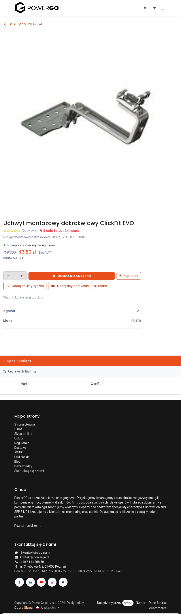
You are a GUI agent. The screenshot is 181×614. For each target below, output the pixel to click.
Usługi (18, 438)
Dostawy (20, 447)
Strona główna (24, 424)
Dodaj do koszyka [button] (74, 276)
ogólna (9, 311)
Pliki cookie (22, 457)
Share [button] (102, 286)
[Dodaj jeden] (22, 275)
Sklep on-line (23, 433)
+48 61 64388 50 (32, 562)
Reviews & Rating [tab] (21, 371)
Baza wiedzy (23, 466)
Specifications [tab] (18, 361)
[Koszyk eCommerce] (145, 8)
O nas (18, 429)
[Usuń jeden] (8, 275)
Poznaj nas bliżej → (27, 525)
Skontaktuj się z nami (29, 471)
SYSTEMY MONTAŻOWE (25, 24)
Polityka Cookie (25, 611)
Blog (17, 461)
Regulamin (21, 443)
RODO (18, 452)
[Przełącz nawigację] (162, 8)
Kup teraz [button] (130, 276)
